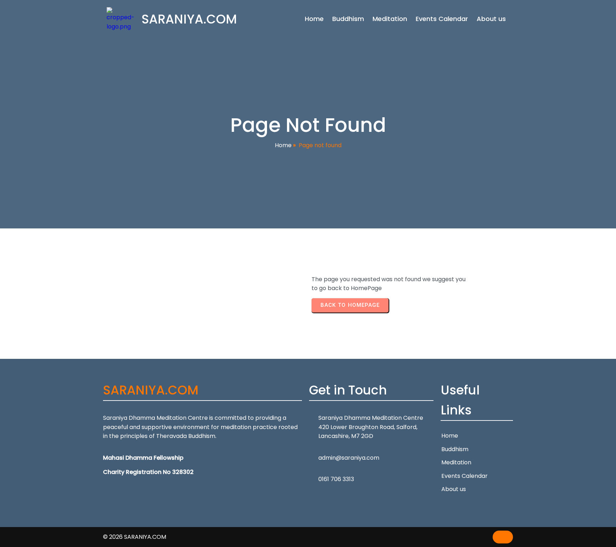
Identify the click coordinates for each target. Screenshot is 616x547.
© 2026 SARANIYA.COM (134, 537)
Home (283, 145)
